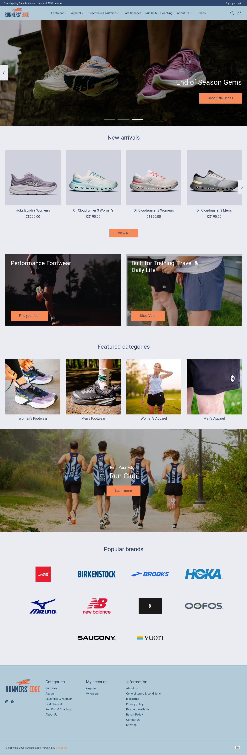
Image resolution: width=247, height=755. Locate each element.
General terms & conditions (143, 693)
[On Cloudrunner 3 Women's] (93, 177)
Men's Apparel (214, 418)
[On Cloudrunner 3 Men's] (214, 177)
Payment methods (138, 709)
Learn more (123, 491)
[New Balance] (97, 606)
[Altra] (43, 574)
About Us (51, 714)
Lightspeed (62, 748)
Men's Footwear (93, 418)
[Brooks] (150, 574)
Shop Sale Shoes (220, 98)
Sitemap (131, 725)
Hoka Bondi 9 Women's (33, 210)
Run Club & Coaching (158, 13)
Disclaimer (132, 699)
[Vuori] (150, 638)
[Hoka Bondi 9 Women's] (33, 177)
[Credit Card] (237, 748)
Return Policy (134, 714)
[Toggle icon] (232, 13)
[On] (150, 606)
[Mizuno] (43, 606)
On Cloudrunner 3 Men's (214, 210)
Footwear (52, 688)
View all (123, 233)
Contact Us (133, 720)
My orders (92, 693)
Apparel (50, 693)
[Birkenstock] (97, 574)
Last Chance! (132, 13)
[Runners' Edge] (17, 13)
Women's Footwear (33, 418)
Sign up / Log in (234, 3)
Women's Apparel (154, 418)
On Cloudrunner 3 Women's (93, 210)
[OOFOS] (204, 606)
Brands (201, 13)
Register (91, 688)
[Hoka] (204, 574)
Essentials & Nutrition (59, 699)
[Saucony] (97, 638)
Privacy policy (134, 704)
